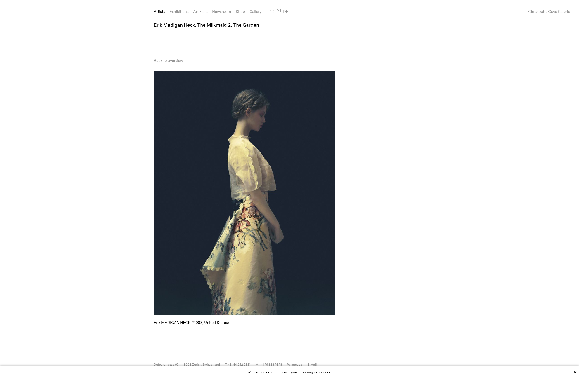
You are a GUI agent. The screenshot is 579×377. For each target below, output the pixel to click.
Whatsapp (294, 364)
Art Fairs (200, 11)
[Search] (272, 11)
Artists (159, 11)
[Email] (279, 10)
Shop (240, 11)
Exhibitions (179, 11)
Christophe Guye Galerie (549, 11)
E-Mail (312, 364)
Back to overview (168, 60)
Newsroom (221, 11)
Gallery (255, 11)
